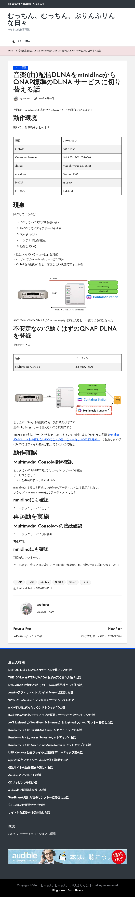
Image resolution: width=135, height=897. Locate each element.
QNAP (72, 582)
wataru (43, 605)
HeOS (31, 582)
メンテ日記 (21, 67)
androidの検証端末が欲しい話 (27, 790)
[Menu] (28, 41)
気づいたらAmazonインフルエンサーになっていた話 (41, 700)
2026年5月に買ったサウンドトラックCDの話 (36, 707)
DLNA (19, 582)
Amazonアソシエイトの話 (24, 775)
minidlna (44, 582)
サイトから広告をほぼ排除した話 (29, 812)
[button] (45, 612)
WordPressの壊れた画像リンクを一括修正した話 (38, 797)
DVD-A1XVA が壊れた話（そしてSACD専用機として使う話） (46, 685)
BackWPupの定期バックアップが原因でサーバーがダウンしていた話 (51, 715)
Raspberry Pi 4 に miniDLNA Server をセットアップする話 (45, 730)
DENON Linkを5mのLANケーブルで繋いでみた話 (40, 670)
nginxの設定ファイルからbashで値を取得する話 (38, 760)
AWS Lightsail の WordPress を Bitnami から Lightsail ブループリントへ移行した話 (60, 722)
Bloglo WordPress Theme (67, 890)
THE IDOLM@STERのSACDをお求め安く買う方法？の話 (44, 677)
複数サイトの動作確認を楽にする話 (30, 767)
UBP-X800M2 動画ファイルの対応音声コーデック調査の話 (45, 752)
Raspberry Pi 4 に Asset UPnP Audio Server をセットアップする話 (49, 745)
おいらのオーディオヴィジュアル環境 (32, 834)
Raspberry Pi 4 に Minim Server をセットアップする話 (42, 737)
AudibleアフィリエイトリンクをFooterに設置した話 (40, 692)
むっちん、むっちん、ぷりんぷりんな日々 (61, 20)
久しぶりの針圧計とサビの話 (26, 805)
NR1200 (59, 582)
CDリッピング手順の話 (23, 782)
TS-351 (85, 582)
